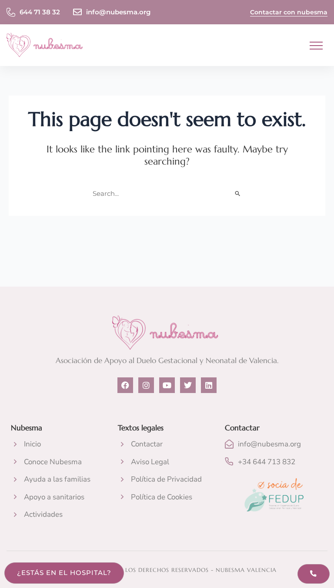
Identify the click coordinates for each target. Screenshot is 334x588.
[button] (316, 46)
